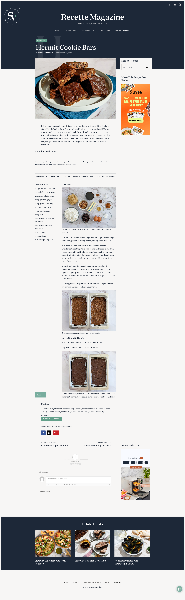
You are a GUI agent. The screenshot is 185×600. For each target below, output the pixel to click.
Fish (108, 30)
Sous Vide (86, 30)
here (41, 164)
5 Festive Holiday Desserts (97, 445)
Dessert (126, 30)
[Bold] (48, 485)
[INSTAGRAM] (175, 5)
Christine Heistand (44, 53)
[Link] (69, 485)
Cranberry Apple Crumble (54, 445)
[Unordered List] (61, 485)
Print (39, 395)
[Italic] (50, 485)
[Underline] (53, 485)
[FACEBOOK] (170, 5)
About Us (107, 582)
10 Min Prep (66, 30)
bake (49, 426)
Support (117, 582)
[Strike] (56, 485)
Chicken (95, 30)
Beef (102, 30)
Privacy (75, 582)
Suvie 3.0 (68, 426)
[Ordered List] (59, 485)
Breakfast (117, 30)
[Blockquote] (64, 485)
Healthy (76, 30)
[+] (75, 484)
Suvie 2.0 (61, 426)
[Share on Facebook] (43, 432)
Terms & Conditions (90, 582)
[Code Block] (67, 485)
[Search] (180, 4)
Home (57, 30)
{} (72, 484)
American (46, 419)
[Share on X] (49, 432)
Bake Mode (41, 40)
